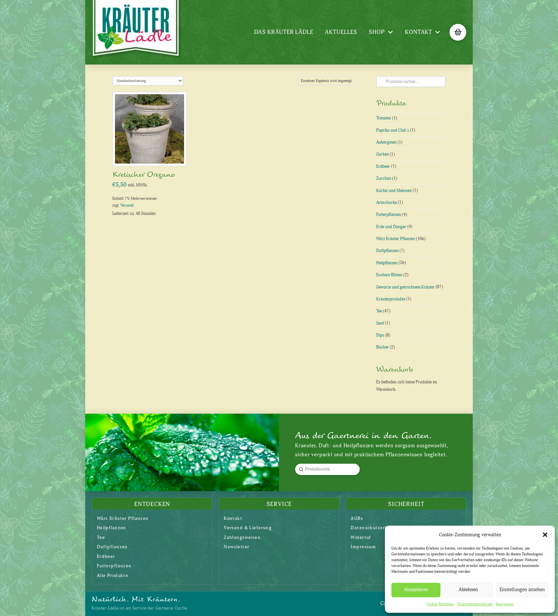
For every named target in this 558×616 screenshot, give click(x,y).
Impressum (504, 604)
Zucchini (383, 178)
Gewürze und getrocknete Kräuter (405, 287)
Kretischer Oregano (143, 175)
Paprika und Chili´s (392, 130)
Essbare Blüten (389, 275)
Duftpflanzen (387, 250)
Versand (126, 205)
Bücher (382, 347)
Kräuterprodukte (390, 299)
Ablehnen (468, 590)
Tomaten (383, 118)
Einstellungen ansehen (522, 590)
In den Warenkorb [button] (152, 154)
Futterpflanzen (388, 214)
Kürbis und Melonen (394, 190)
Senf (380, 323)
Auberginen (386, 142)
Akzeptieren (416, 590)
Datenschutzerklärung (474, 604)
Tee (379, 311)
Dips (380, 335)
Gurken (382, 154)
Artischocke (386, 202)
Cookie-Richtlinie (440, 604)
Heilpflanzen (387, 263)
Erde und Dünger (391, 226)
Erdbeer (383, 166)
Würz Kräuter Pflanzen (395, 238)
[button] (545, 534)
